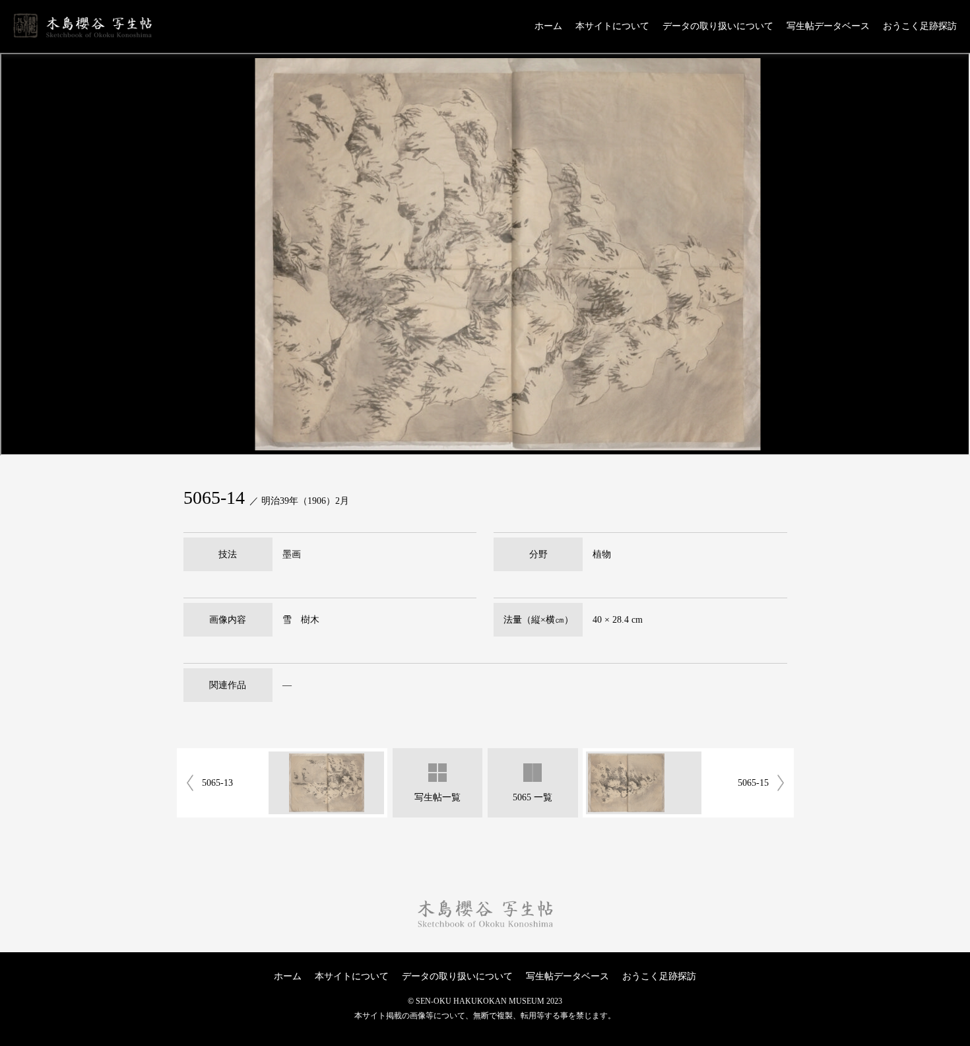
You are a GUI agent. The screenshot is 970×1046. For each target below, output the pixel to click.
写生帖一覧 (437, 797)
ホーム (548, 26)
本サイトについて (612, 26)
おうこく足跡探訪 (920, 26)
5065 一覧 (532, 797)
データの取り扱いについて (718, 26)
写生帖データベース (828, 26)
